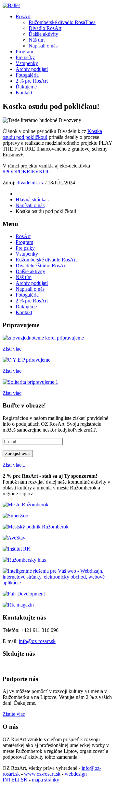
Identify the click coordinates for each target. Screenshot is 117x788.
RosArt (23, 16)
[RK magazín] (18, 605)
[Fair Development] (24, 593)
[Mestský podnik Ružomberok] (36, 526)
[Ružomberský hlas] (24, 560)
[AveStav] (14, 538)
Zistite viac (14, 714)
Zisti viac (12, 349)
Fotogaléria (27, 75)
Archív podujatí (32, 69)
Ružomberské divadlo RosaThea (62, 22)
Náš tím (37, 40)
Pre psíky (25, 57)
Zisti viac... (14, 465)
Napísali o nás (43, 45)
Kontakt (24, 92)
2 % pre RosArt (32, 81)
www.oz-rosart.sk (42, 774)
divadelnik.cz (30, 182)
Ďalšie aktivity (43, 34)
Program (24, 51)
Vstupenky (27, 63)
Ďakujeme (26, 86)
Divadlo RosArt (45, 28)
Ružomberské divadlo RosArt (46, 259)
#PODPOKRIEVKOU (27, 171)
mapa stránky (45, 779)
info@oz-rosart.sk (37, 641)
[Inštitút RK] (17, 549)
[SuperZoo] (15, 515)
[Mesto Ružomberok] (25, 504)
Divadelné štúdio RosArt (41, 265)
